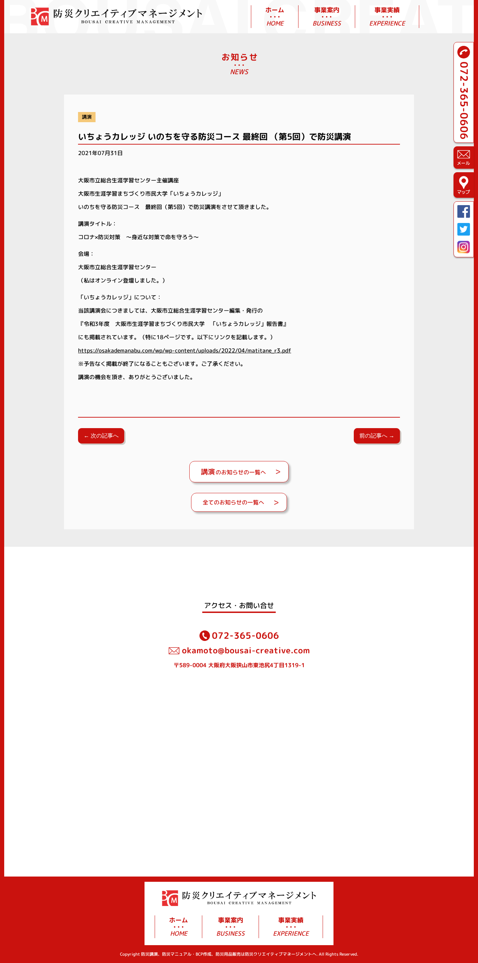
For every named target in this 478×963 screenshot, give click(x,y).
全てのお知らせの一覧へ (233, 502)
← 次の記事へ (101, 436)
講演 (87, 116)
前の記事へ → (376, 436)
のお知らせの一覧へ (233, 471)
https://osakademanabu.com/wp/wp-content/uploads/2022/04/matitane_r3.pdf (184, 350)
